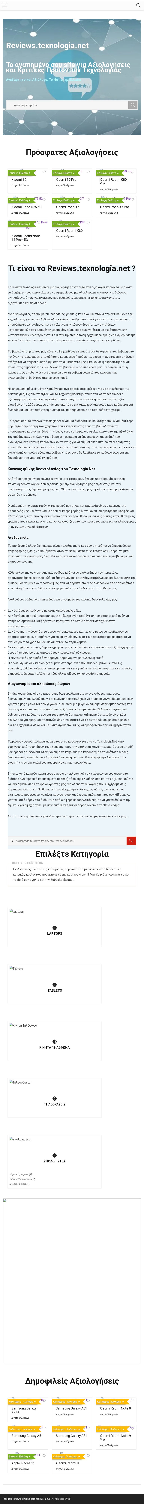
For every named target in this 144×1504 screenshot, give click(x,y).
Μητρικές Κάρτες (19, 1174)
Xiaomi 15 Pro (66, 179)
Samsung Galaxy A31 (71, 1408)
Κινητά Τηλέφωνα (20, 185)
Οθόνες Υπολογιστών (21, 1179)
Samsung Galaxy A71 (71, 1436)
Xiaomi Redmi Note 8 (115, 1408)
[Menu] (4, 5)
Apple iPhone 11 (23, 1463)
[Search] (138, 5)
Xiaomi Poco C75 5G (26, 207)
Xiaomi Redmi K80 (69, 231)
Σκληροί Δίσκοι (18, 1183)
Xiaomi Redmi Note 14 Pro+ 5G (25, 238)
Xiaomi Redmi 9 (67, 1463)
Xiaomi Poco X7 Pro (114, 207)
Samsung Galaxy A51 (27, 1436)
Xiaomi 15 (18, 179)
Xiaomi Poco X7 (67, 207)
